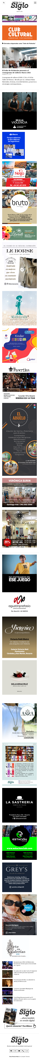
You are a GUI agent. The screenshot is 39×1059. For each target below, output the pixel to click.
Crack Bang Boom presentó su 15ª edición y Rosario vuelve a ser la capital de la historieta (25, 999)
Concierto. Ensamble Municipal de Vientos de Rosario (23, 989)
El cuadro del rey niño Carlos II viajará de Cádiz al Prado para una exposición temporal (25, 972)
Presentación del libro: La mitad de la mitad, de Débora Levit (24, 980)
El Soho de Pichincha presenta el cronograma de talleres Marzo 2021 (16, 71)
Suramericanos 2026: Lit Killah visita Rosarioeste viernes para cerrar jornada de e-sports (25, 963)
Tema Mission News (14, 1056)
